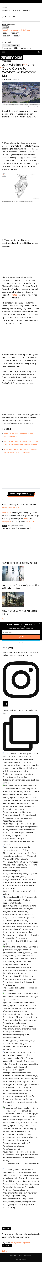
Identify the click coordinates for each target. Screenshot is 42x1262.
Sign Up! (21, 637)
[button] (21, 624)
